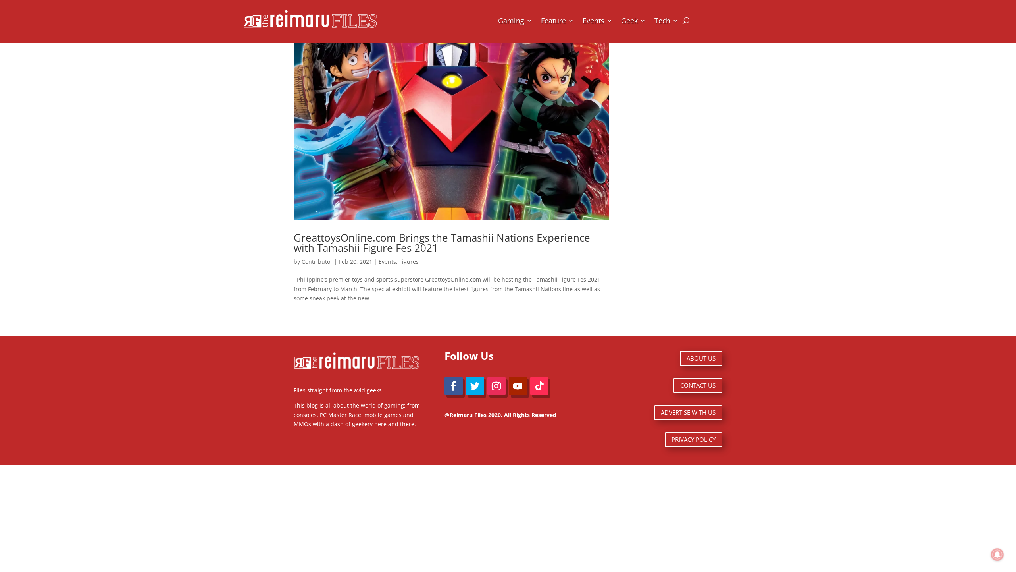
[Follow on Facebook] (453, 386)
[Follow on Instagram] (496, 386)
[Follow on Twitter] (475, 386)
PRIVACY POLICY (694, 439)
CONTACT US (698, 385)
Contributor (317, 261)
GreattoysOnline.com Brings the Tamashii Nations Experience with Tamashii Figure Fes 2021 (442, 242)
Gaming (511, 20)
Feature (553, 20)
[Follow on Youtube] (518, 386)
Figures (409, 261)
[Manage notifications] (997, 554)
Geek (629, 20)
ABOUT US (701, 358)
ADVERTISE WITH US (688, 412)
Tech (662, 20)
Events (593, 20)
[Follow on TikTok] (539, 386)
